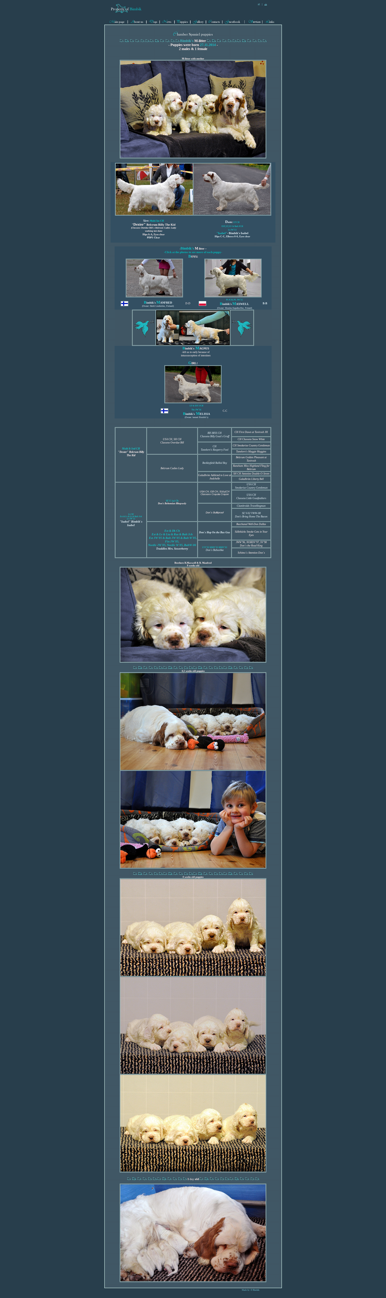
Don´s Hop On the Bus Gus (214, 532)
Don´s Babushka (215, 550)
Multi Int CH (157, 220)
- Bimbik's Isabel (232, 233)
